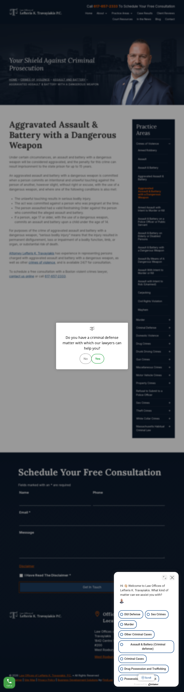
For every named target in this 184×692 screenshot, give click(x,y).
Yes (97, 359)
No (86, 359)
